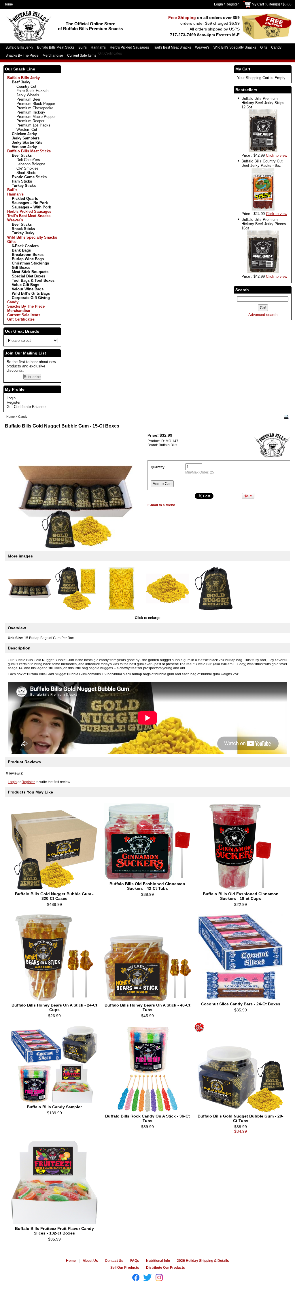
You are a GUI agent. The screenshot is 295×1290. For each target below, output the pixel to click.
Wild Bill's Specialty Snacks (234, 47)
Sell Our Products (124, 1268)
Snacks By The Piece (22, 55)
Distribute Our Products (165, 1268)
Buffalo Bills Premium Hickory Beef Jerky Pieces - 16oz (264, 223)
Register (232, 4)
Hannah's (98, 47)
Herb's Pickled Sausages (129, 47)
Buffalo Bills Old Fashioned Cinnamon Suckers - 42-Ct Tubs (147, 886)
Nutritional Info (158, 1261)
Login (218, 4)
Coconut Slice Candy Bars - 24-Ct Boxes (240, 1004)
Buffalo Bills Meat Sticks (55, 47)
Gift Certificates (110, 53)
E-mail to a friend (161, 505)
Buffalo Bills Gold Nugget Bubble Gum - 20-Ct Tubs (240, 1118)
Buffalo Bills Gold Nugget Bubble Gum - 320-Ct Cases (54, 896)
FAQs (134, 1261)
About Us (90, 1261)
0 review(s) (14, 773)
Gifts (263, 47)
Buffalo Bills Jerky (19, 47)
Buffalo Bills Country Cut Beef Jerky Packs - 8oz (262, 163)
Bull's (82, 47)
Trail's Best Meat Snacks (172, 47)
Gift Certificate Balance (26, 407)
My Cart (258, 4)
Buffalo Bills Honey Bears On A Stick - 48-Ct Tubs (147, 1007)
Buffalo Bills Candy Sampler (54, 1107)
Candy (276, 47)
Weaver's (202, 47)
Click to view (276, 155)
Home (8, 4)
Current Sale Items (81, 55)
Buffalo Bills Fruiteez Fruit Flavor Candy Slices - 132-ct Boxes (54, 1230)
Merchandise (53, 55)
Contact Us (114, 1261)
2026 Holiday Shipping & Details (203, 1261)
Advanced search (262, 315)
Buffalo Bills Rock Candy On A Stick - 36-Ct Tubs (147, 1118)
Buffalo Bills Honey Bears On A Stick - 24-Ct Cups (54, 1007)
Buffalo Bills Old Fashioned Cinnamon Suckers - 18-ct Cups (241, 896)
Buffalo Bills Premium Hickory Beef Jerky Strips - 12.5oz (264, 102)
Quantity (157, 467)
